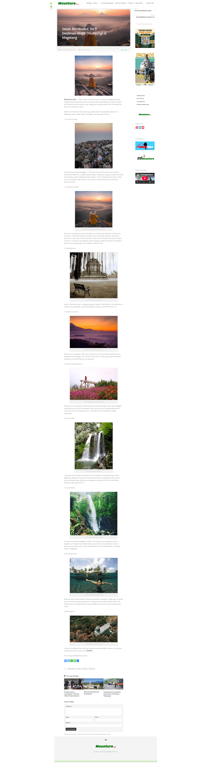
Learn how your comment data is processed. (98, 734)
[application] (145, 178)
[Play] (137, 182)
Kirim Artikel (140, 98)
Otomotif (130, 3)
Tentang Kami (141, 101)
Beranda (89, 3)
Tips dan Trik (150, 3)
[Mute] (150, 182)
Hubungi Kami (141, 95)
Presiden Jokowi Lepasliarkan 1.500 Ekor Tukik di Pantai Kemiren (71, 694)
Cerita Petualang (120, 3)
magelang (84, 669)
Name (67, 717)
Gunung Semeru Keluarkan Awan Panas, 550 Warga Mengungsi (112, 694)
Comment (69, 706)
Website (68, 722)
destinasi (78, 669)
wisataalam (92, 669)
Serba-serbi (138, 3)
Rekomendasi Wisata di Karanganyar (91, 693)
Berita (95, 3)
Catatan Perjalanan (107, 3)
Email (96, 717)
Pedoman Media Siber (143, 104)
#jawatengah (71, 669)
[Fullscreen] (152, 182)
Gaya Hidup (124, 50)
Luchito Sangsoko (85, 50)
